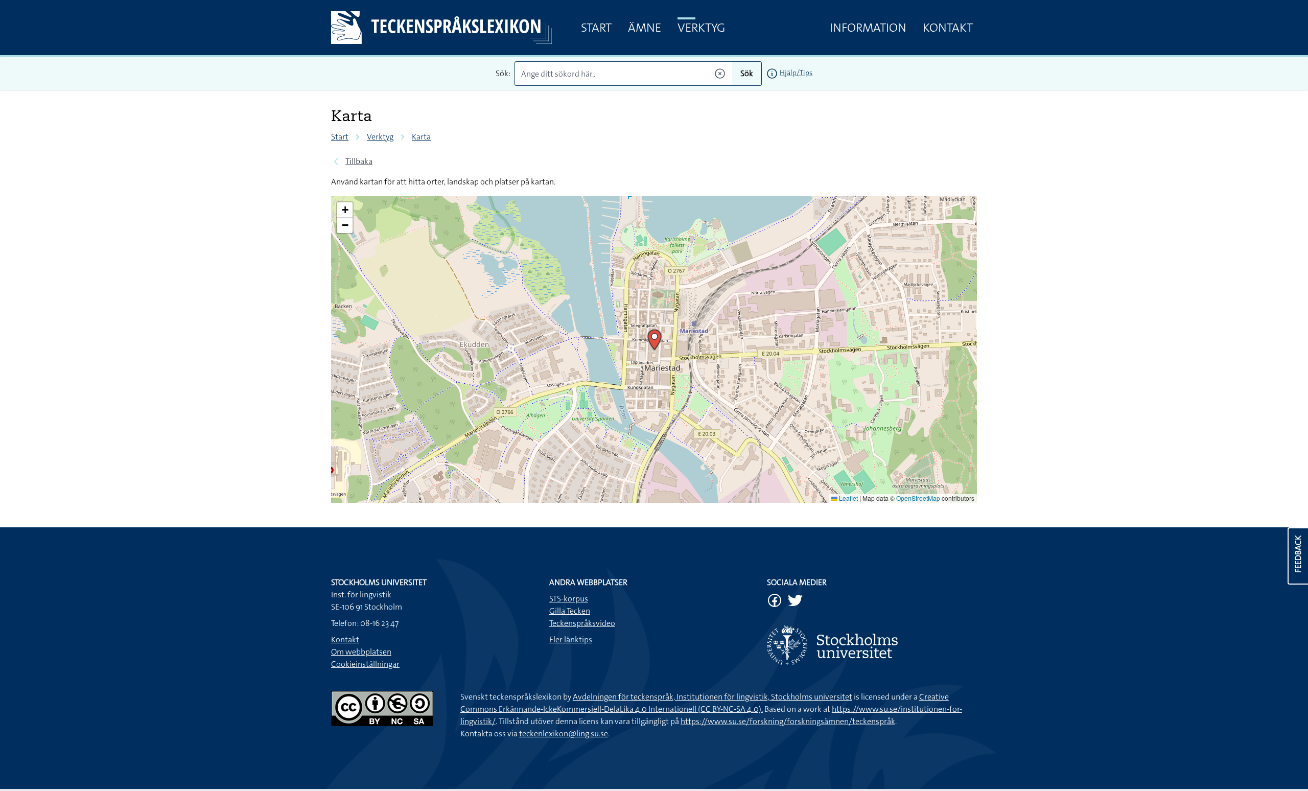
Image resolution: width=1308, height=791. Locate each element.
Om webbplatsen (361, 651)
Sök (746, 73)
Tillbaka (358, 161)
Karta (421, 136)
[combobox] (624, 73)
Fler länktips (570, 639)
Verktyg (701, 27)
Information (868, 27)
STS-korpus (568, 598)
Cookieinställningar (365, 664)
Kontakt (948, 27)
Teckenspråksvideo (582, 623)
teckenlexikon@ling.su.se (563, 733)
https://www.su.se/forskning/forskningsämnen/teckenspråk (788, 721)
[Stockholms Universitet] (872, 645)
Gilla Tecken (569, 611)
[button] (654, 340)
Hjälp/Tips (796, 72)
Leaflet (847, 498)
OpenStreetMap (918, 498)
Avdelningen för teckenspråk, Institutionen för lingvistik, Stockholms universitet (712, 696)
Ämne (644, 27)
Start (596, 27)
